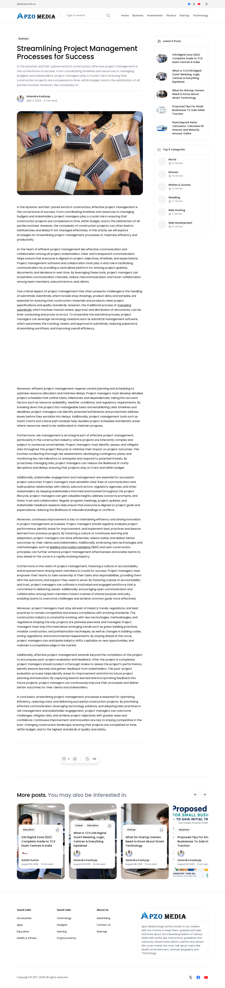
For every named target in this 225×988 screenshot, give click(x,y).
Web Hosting (176, 210)
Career (79, 825)
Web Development (180, 222)
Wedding (174, 197)
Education (28, 829)
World (172, 159)
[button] (206, 4)
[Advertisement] (80, 356)
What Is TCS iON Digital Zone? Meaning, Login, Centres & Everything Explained (186, 76)
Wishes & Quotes (179, 184)
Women (173, 172)
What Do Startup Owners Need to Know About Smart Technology (188, 94)
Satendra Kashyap (38, 96)
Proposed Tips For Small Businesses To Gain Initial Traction (188, 110)
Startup (131, 829)
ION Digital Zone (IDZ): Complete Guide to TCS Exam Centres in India (187, 58)
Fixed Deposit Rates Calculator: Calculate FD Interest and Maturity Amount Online (188, 128)
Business (23, 38)
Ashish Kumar (30, 860)
